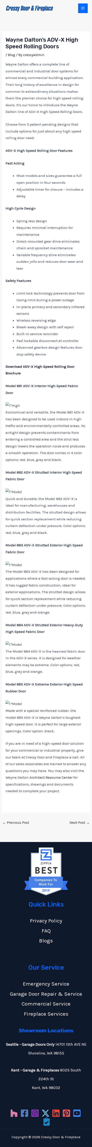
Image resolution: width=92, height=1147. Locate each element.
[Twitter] (45, 1113)
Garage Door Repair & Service (46, 994)
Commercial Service (46, 1004)
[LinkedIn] (56, 1113)
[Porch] (46, 1121)
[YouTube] (77, 1113)
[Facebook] (24, 1113)
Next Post (80, 822)
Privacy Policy (46, 921)
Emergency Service (46, 984)
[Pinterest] (66, 1113)
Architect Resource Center (51, 777)
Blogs (46, 940)
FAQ (46, 931)
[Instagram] (35, 1113)
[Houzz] (14, 1113)
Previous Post (15, 822)
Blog (11, 55)
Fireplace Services (46, 1014)
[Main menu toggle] (83, 8)
